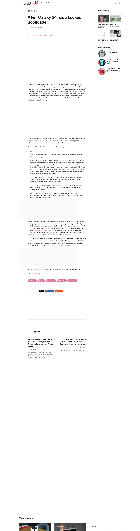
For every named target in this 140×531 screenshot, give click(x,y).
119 (32, 27)
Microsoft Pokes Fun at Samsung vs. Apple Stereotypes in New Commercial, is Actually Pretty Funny (41, 343)
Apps (94, 526)
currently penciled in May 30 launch (61, 245)
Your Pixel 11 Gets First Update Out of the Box (113, 52)
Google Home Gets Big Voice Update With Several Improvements (113, 70)
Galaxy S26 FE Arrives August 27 (114, 25)
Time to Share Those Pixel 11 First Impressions (103, 26)
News (23, 526)
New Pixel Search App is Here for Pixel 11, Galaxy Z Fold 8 (103, 40)
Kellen (34, 10)
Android (33, 280)
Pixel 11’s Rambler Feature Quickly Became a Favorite (115, 40)
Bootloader (51, 280)
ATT (42, 280)
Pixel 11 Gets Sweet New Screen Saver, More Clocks (114, 61)
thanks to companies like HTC (43, 230)
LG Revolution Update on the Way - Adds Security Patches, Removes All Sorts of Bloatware (73, 341)
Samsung (72, 280)
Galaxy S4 (62, 280)
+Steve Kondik (35, 273)
